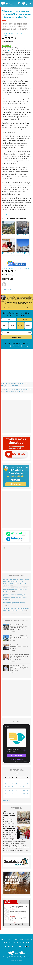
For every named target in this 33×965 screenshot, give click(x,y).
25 (9, 793)
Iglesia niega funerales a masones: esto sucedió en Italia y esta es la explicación (19, 646)
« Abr (4, 800)
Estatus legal (11, 942)
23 (27, 790)
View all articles (7, 289)
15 (24, 787)
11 (9, 787)
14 (20, 787)
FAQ (12, 939)
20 (16, 790)
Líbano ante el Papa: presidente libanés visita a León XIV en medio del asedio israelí (9, 830)
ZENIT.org (9, 50)
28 (20, 793)
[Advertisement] (16, 370)
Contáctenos (27, 942)
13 (16, 787)
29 (24, 793)
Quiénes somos (5, 939)
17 (5, 790)
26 (12, 793)
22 (24, 790)
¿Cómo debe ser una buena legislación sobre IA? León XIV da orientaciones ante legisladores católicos (16, 589)
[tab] (10, 902)
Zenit (5, 214)
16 (27, 787)
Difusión (4, 942)
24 (5, 793)
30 (27, 793)
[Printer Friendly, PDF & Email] (6, 45)
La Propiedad (19, 939)
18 (9, 790)
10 (5, 787)
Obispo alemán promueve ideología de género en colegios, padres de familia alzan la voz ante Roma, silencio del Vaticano (19, 657)
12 (12, 787)
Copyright (19, 942)
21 (20, 790)
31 (5, 796)
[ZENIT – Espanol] (9, 3)
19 (12, 790)
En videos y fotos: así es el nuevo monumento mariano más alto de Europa (19, 637)
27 (16, 793)
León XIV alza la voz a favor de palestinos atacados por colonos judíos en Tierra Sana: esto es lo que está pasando (19, 668)
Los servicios (28, 939)
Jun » (8, 800)
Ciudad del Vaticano (22, 268)
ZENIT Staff (19, 33)
